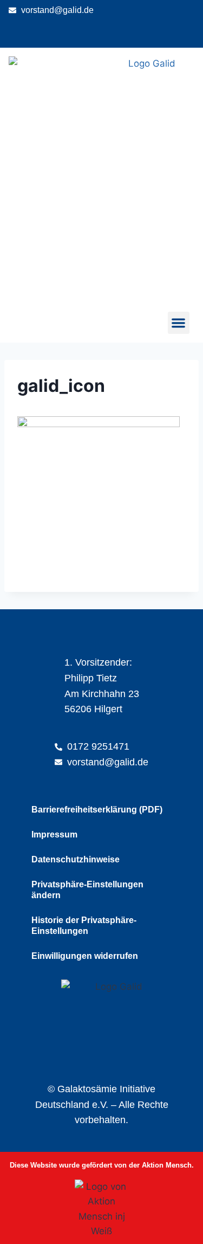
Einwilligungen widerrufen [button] (84, 956)
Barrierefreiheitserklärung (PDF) (96, 809)
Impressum (54, 834)
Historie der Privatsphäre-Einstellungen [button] (83, 926)
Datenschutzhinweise (75, 859)
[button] (179, 323)
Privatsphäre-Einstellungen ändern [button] (87, 890)
